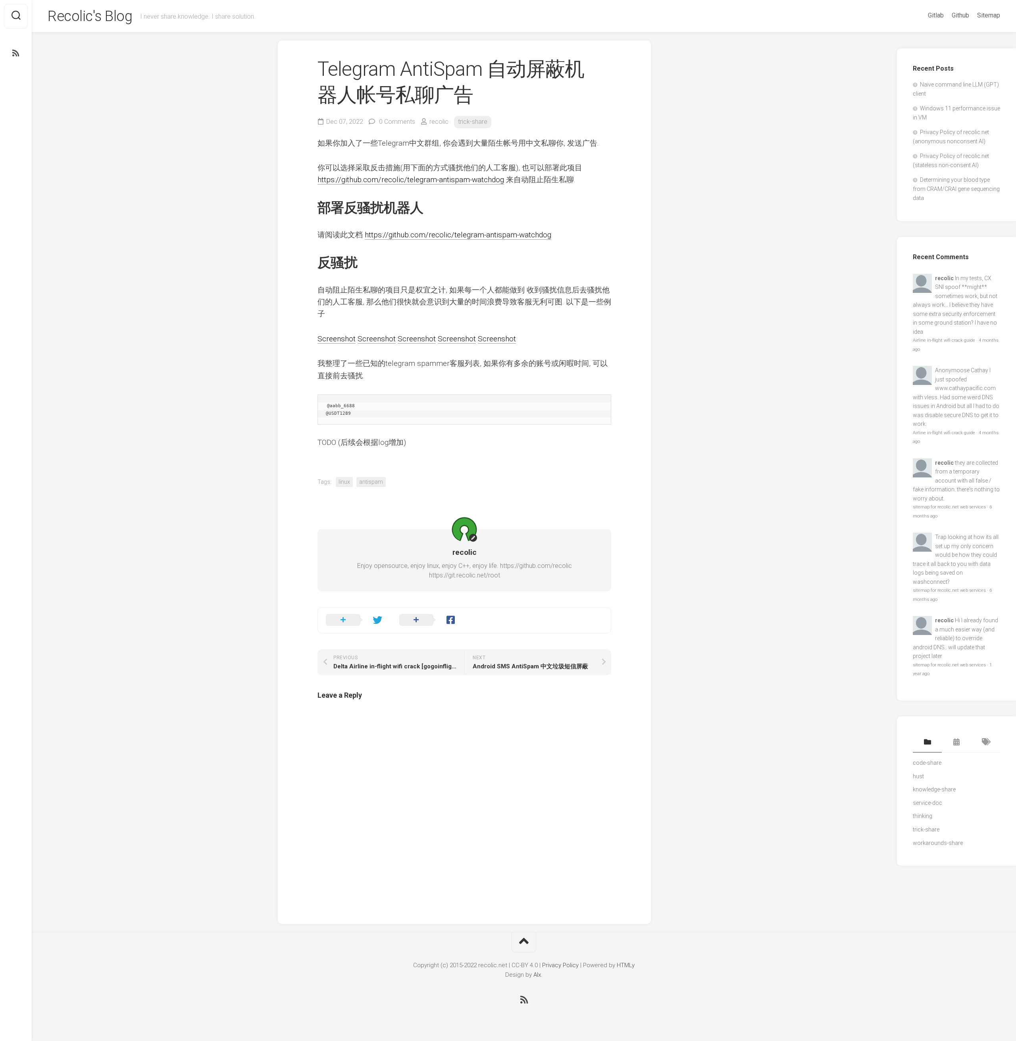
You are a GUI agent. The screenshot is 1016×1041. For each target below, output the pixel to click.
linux (344, 482)
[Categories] (927, 742)
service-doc (927, 803)
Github (960, 15)
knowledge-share (934, 789)
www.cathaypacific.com (965, 388)
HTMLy (626, 965)
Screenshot (337, 338)
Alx (537, 974)
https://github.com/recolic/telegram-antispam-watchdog (411, 179)
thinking (922, 816)
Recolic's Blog (90, 16)
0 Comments (397, 121)
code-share (927, 763)
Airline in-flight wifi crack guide (944, 340)
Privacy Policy (560, 965)
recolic (438, 121)
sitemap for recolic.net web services (949, 507)
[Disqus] (464, 806)
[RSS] (16, 53)
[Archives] (956, 742)
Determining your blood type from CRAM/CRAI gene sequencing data (956, 189)
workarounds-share (938, 843)
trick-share (472, 121)
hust (918, 776)
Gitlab (936, 15)
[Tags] (985, 742)
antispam (371, 482)
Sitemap (988, 15)
